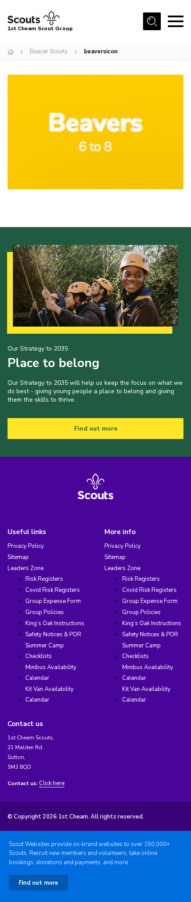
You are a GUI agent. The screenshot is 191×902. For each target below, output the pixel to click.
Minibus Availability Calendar (50, 672)
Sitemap (18, 557)
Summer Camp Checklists (44, 651)
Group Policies (44, 612)
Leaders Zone (26, 568)
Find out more (95, 428)
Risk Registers (44, 579)
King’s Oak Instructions (54, 623)
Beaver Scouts (49, 52)
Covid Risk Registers (52, 590)
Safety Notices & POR (53, 635)
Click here (51, 783)
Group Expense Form (53, 601)
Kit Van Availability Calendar (49, 694)
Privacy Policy (26, 546)
